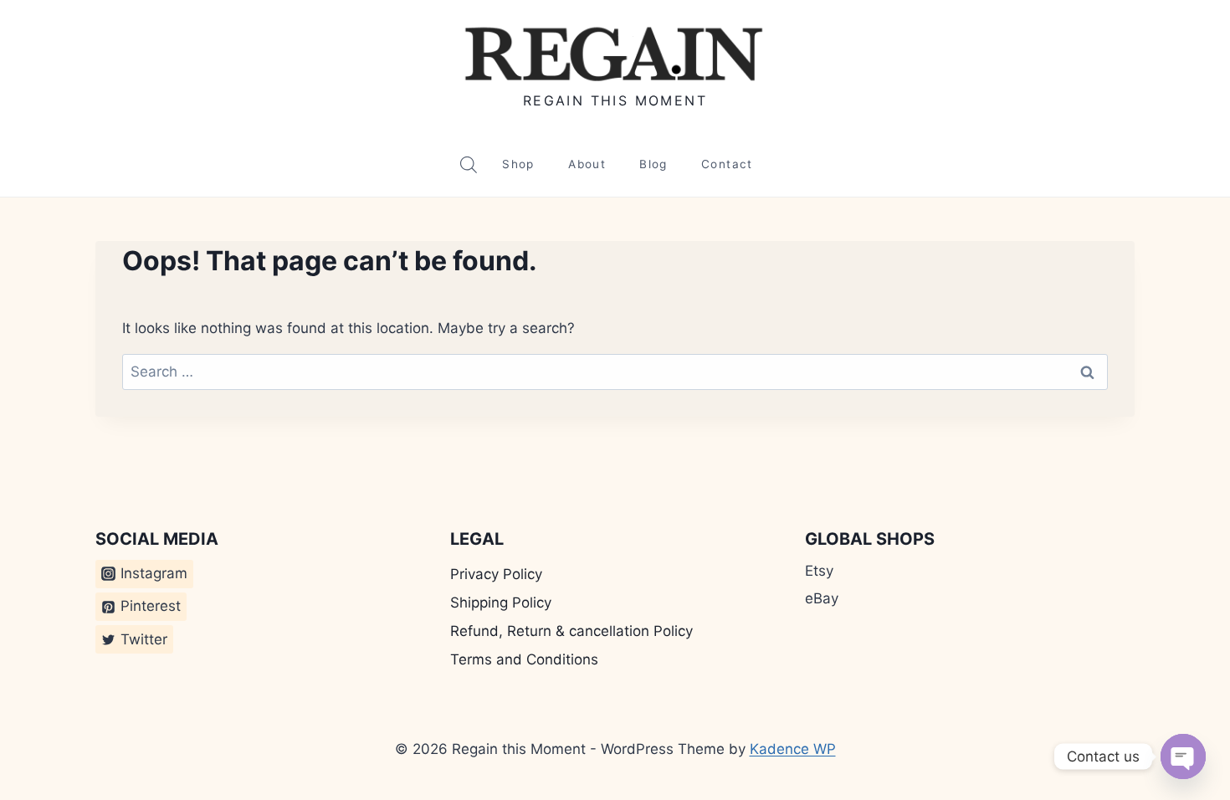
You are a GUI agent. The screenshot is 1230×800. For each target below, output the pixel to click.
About (587, 164)
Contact (727, 164)
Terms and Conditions (524, 659)
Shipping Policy (500, 602)
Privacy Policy (496, 574)
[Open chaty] (1183, 756)
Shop (518, 164)
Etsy (819, 570)
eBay (821, 598)
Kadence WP (793, 749)
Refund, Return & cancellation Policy (571, 631)
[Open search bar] (468, 164)
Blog (653, 164)
